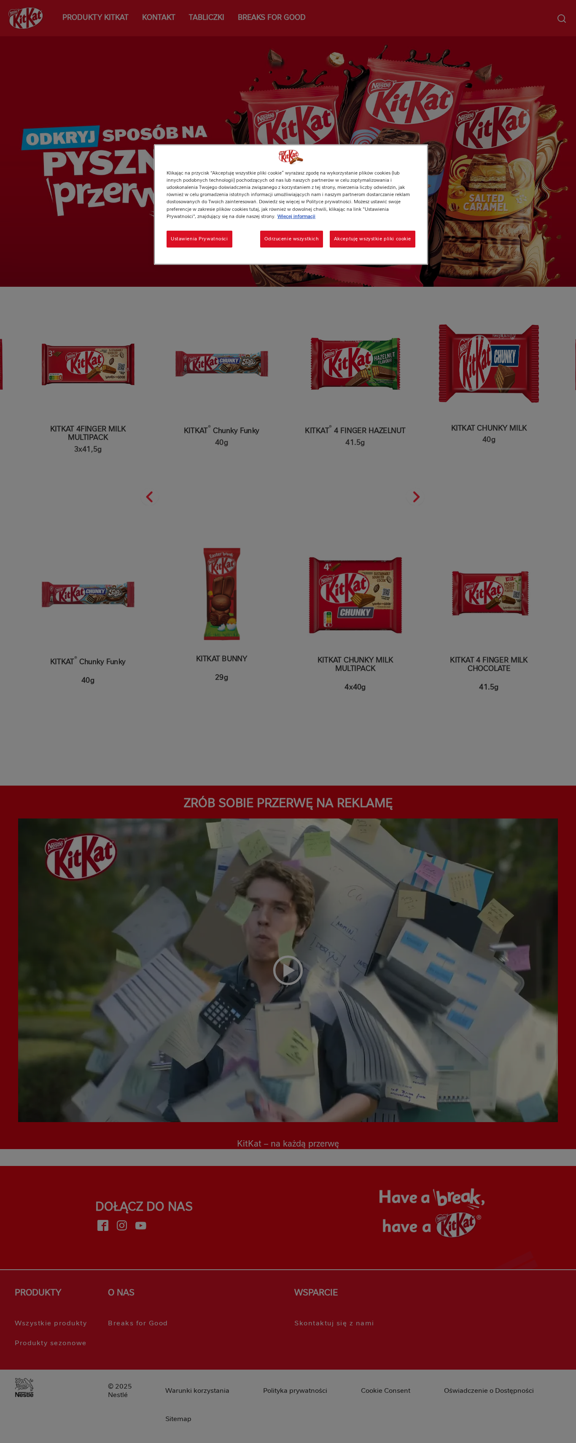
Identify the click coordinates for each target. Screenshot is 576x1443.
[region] (291, 204)
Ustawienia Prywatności (199, 238)
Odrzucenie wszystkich (291, 238)
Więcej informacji (296, 216)
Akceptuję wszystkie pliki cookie (372, 238)
